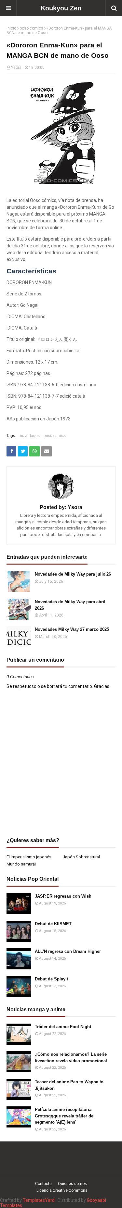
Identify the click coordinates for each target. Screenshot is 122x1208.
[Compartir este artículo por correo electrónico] (46, 451)
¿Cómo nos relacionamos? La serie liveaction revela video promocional (71, 1057)
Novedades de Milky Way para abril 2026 (70, 605)
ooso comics (31, 28)
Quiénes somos (72, 1183)
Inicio (11, 28)
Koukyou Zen (61, 8)
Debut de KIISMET (53, 923)
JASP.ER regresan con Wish (63, 896)
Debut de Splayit (51, 979)
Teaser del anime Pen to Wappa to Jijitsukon (69, 1085)
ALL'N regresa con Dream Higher (68, 951)
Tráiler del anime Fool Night (63, 1026)
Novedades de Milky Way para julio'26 (73, 574)
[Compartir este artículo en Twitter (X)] (23, 451)
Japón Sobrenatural (81, 856)
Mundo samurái (21, 864)
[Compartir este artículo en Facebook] (11, 451)
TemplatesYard (39, 1200)
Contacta (43, 1183)
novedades (30, 435)
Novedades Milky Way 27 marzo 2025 (72, 629)
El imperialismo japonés (29, 856)
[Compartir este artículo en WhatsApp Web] (34, 451)
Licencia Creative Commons (62, 1190)
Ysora (16, 67)
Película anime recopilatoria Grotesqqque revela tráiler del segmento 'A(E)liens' (65, 1116)
